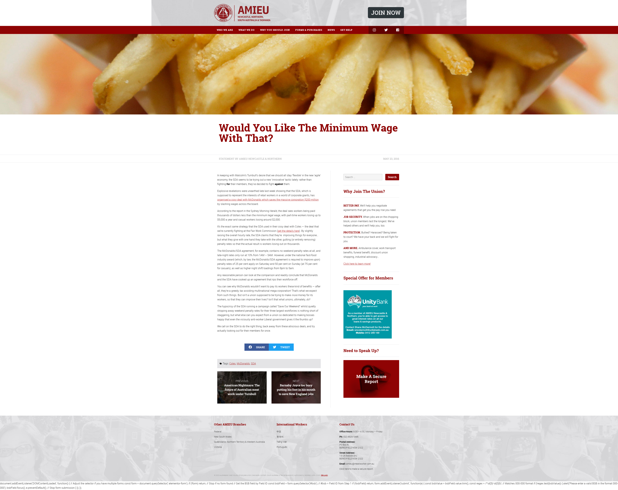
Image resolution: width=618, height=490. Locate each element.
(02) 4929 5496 (350, 436)
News (331, 29)
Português (282, 446)
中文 (279, 431)
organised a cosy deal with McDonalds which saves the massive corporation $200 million (268, 199)
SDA (253, 363)
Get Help (346, 29)
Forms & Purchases (308, 29)
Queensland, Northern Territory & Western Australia (239, 441)
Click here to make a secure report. (356, 468)
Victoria (218, 446)
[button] (256, 347)
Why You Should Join (275, 29)
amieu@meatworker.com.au (360, 463)
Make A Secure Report (371, 379)
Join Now (386, 13)
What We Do (247, 29)
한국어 (280, 436)
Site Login (324, 475)
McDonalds (243, 363)
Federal (217, 431)
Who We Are (225, 29)
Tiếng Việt (282, 441)
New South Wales (223, 436)
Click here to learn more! (357, 263)
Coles (232, 363)
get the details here (288, 231)
